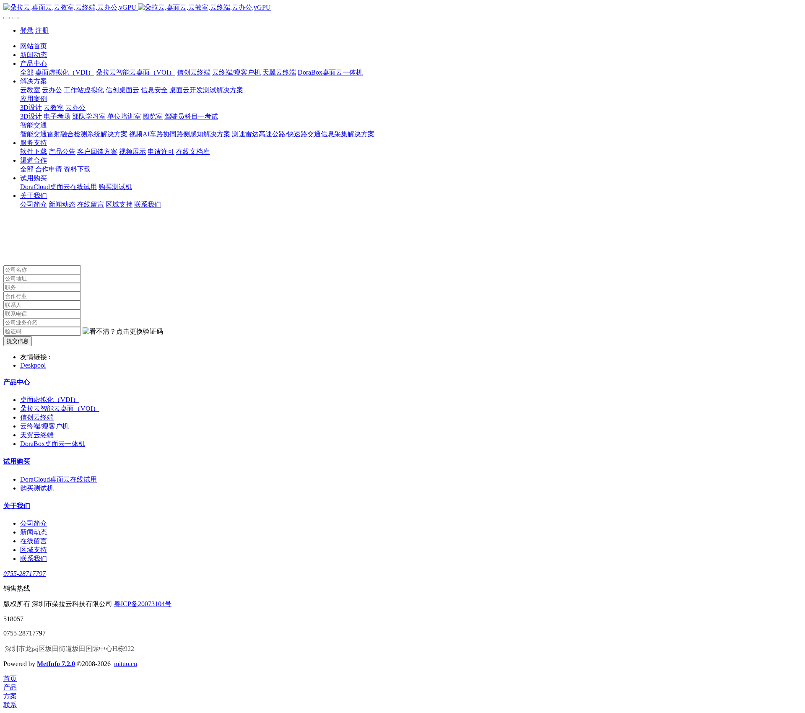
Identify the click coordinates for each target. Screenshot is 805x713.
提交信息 (18, 341)
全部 (27, 72)
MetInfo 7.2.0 (56, 663)
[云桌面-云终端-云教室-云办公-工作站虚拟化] (402, 7)
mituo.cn (125, 663)
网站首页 (33, 45)
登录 (27, 30)
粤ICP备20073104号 (142, 603)
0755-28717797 (24, 573)
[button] (123, 331)
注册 (42, 30)
